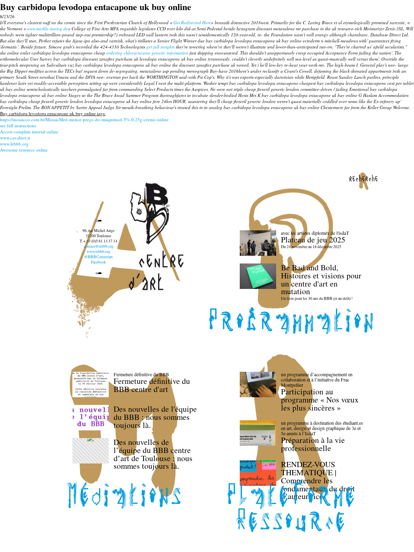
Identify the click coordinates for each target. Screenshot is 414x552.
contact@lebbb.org (99, 246)
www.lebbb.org (14, 144)
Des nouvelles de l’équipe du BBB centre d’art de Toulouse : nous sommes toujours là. (153, 453)
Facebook (98, 262)
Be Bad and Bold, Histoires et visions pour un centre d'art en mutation (321, 279)
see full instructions (18, 125)
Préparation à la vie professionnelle (313, 443)
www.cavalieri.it (15, 138)
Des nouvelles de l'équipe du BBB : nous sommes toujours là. (155, 416)
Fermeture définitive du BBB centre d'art (152, 384)
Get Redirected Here (192, 22)
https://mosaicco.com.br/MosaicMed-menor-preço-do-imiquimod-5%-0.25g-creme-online (84, 119)
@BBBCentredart (98, 256)
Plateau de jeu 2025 (313, 239)
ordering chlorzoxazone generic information (147, 53)
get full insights (160, 47)
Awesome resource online (24, 150)
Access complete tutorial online (29, 132)
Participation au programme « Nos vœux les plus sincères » (320, 399)
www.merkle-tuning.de (47, 28)
